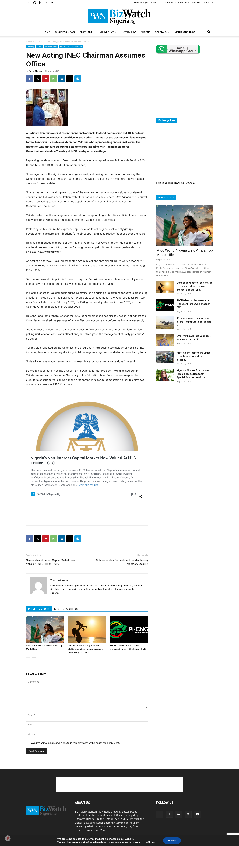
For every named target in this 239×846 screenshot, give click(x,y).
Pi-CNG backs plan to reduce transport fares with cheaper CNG (193, 304)
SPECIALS (161, 32)
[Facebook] (28, 2)
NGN (177, 182)
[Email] (69, 78)
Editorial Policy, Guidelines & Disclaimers (181, 2)
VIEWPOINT (107, 32)
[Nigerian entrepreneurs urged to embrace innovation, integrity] (165, 357)
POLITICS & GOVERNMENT (71, 46)
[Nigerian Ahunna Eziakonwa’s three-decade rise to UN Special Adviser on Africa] (165, 375)
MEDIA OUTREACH (185, 32)
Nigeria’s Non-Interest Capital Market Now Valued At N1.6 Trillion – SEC (50, 562)
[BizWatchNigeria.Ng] (119, 17)
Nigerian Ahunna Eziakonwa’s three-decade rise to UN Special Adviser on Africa (193, 374)
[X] (46, 2)
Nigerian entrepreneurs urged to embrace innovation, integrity (194, 356)
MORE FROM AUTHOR (66, 609)
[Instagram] (34, 2)
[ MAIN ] (39, 41)
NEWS (39, 46)
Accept (172, 840)
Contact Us (208, 2)
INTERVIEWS (129, 32)
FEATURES (86, 32)
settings (150, 842)
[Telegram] (77, 78)
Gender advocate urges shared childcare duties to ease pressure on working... (195, 286)
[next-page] (34, 659)
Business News (51, 46)
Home (29, 41)
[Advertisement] (87, 513)
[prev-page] (28, 659)
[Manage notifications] (7, 838)
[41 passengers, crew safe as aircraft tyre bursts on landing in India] (165, 322)
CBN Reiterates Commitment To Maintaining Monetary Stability (122, 562)
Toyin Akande (35, 71)
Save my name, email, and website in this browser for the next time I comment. (75, 742)
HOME (46, 32)
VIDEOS (145, 32)
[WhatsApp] (53, 78)
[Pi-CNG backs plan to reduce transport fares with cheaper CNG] (129, 629)
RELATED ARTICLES (39, 609)
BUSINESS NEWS (65, 32)
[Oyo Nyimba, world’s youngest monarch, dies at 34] (165, 340)
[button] (209, 32)
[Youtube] (51, 2)
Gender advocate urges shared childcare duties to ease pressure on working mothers (85, 649)
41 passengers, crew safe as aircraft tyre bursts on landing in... (194, 322)
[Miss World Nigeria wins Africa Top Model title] (45, 629)
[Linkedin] (40, 2)
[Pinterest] (45, 78)
